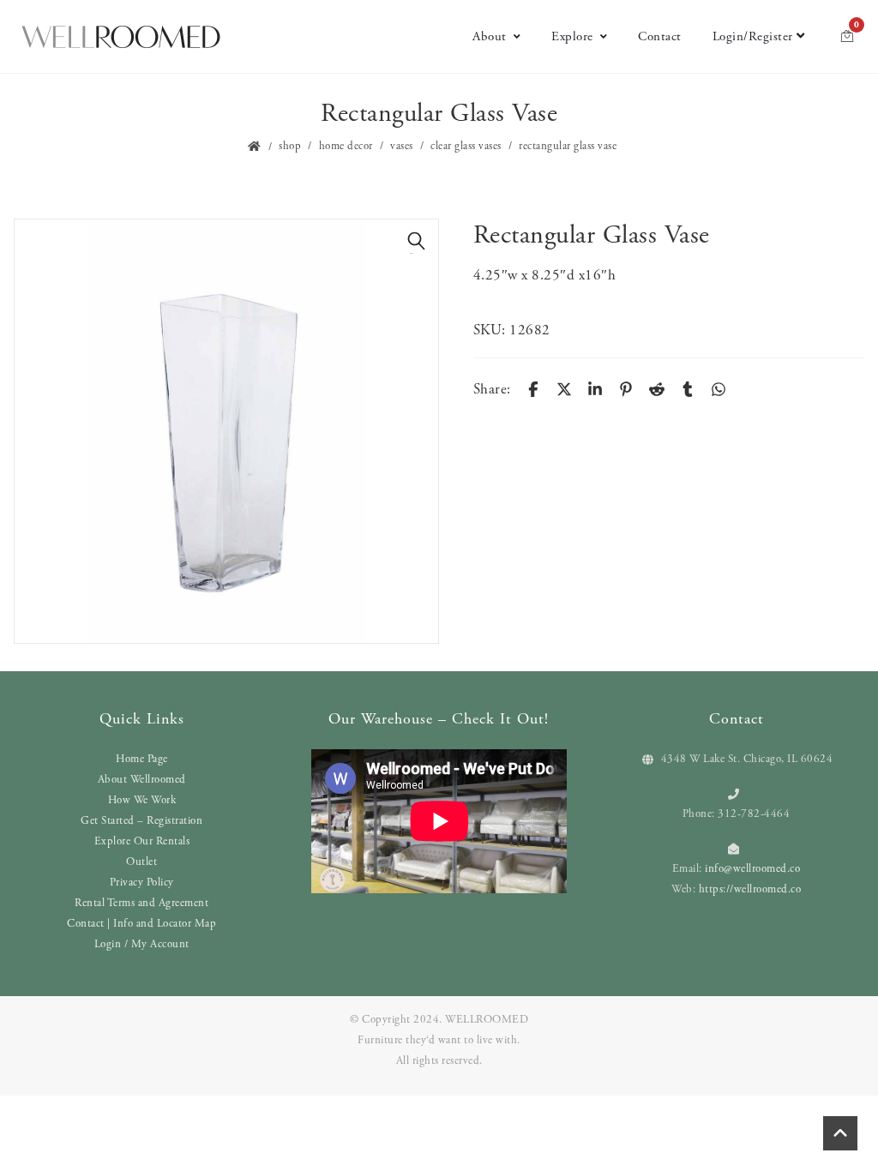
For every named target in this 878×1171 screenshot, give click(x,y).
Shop (290, 146)
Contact (660, 36)
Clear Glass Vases (466, 146)
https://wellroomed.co (750, 889)
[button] (417, 241)
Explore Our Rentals (142, 841)
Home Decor (346, 146)
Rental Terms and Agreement (141, 903)
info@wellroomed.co (752, 869)
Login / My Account (141, 944)
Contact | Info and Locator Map (141, 923)
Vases (401, 146)
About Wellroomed (142, 779)
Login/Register (753, 36)
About (489, 36)
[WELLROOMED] (121, 35)
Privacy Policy (142, 882)
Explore (572, 36)
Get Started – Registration (141, 821)
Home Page (142, 759)
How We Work (142, 800)
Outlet (141, 862)
